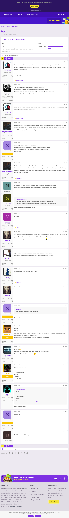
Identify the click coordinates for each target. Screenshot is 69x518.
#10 (66, 232)
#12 (66, 268)
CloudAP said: (20, 389)
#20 (66, 432)
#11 (66, 250)
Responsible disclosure (38, 500)
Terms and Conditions (37, 494)
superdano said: (20, 199)
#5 (66, 142)
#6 (66, 163)
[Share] (64, 62)
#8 (66, 195)
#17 (66, 365)
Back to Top (34, 488)
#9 (66, 213)
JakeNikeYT (5, 34)
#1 (66, 62)
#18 (66, 385)
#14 (66, 305)
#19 (66, 411)
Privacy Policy (35, 497)
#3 (66, 104)
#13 (66, 287)
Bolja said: (18, 309)
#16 (66, 346)
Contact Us (34, 491)
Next (9, 58)
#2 (66, 84)
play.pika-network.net (16, 506)
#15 (66, 326)
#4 (66, 122)
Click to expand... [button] (40, 402)
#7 (66, 182)
